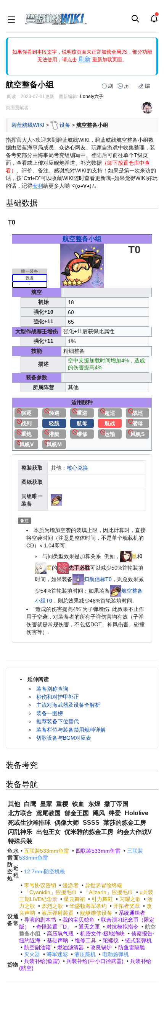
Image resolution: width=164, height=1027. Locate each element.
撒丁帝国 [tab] (116, 804)
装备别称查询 (52, 689)
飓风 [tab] (99, 813)
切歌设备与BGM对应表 (63, 738)
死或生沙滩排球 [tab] (29, 822)
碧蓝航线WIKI (27, 124)
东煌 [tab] (94, 804)
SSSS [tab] (91, 822)
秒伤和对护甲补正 (57, 697)
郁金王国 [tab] (76, 813)
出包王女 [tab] (48, 832)
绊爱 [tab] (115, 813)
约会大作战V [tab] (134, 832)
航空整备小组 (82, 238)
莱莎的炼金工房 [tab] (124, 822)
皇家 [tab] (46, 804)
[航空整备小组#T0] (115, 591)
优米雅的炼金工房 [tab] (88, 832)
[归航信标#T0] (78, 579)
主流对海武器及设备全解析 (68, 705)
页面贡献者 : (18, 107)
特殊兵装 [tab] (20, 841)
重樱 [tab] (62, 804)
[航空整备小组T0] (82, 265)
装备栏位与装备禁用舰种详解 (71, 730)
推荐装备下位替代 (57, 721)
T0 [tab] (11, 222)
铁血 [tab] (78, 804)
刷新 (85, 59)
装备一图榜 (49, 713)
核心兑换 (77, 468)
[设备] (54, 124)
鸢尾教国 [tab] (48, 813)
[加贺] (41, 568)
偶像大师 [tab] (67, 822)
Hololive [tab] (136, 813)
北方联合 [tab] (20, 813)
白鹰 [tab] (30, 804)
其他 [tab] (14, 804)
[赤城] (126, 556)
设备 (64, 124)
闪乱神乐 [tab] (20, 832)
